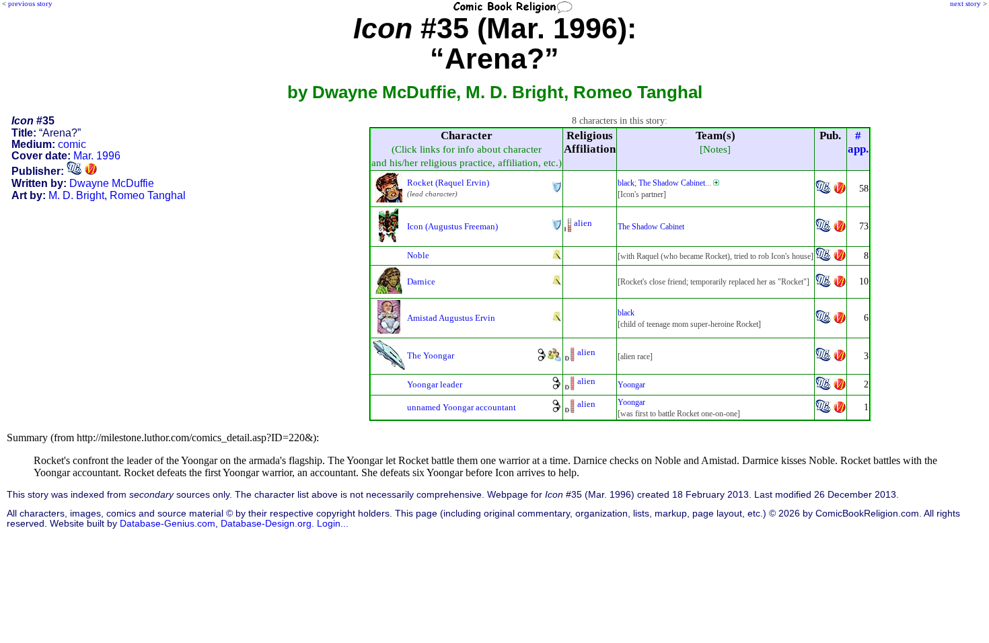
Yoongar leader (434, 384)
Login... (333, 524)
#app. (858, 142)
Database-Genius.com (167, 524)
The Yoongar (430, 355)
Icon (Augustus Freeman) (452, 226)
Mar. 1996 (96, 155)
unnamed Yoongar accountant (461, 407)
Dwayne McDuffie (111, 183)
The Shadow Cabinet (671, 183)
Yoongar (631, 384)
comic (72, 144)
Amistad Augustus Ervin (451, 318)
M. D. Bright (76, 195)
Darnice (421, 281)
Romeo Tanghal (148, 195)
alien (583, 223)
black (626, 183)
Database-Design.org (266, 524)
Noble (418, 255)
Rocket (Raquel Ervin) (448, 183)
